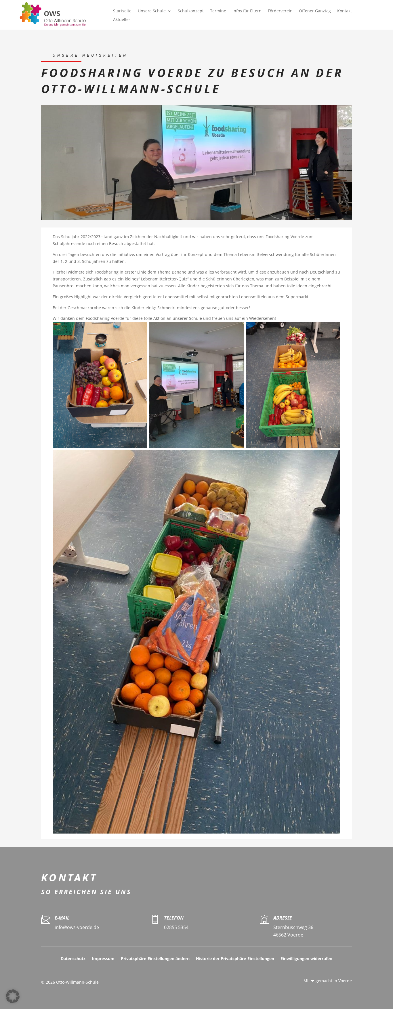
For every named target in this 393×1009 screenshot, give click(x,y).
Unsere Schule (152, 11)
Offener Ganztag (315, 11)
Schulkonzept (191, 11)
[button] (12, 996)
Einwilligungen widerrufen (306, 959)
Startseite (122, 11)
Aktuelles (122, 20)
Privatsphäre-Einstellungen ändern (155, 959)
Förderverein (280, 11)
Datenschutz (73, 959)
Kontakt (344, 11)
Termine (218, 11)
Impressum (103, 959)
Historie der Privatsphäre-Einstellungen (235, 959)
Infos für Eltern (247, 11)
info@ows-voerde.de (77, 927)
